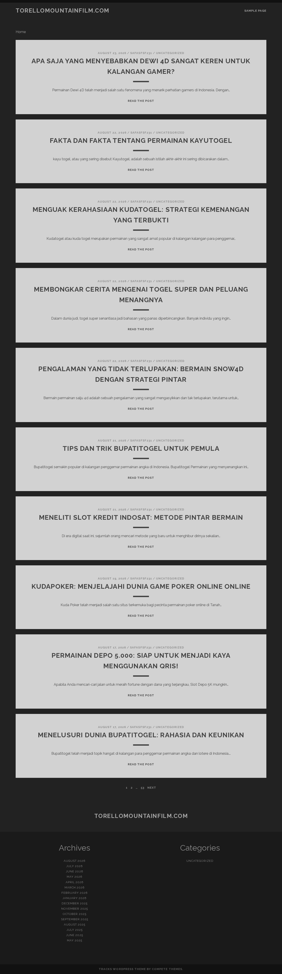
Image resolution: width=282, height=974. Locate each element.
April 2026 (74, 882)
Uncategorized (170, 53)
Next (151, 787)
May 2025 (74, 940)
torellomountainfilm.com (62, 10)
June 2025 (74, 935)
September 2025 (74, 919)
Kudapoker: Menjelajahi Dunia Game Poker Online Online (141, 586)
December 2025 (75, 903)
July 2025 (75, 929)
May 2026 (74, 876)
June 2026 (74, 871)
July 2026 (74, 866)
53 (142, 787)
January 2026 (75, 898)
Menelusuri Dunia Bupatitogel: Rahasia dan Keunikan (141, 735)
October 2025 (74, 914)
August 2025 (74, 924)
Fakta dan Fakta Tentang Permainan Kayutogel (141, 140)
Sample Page (255, 10)
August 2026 (74, 860)
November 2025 (74, 908)
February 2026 (74, 892)
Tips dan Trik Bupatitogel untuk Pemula (141, 448)
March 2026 (75, 887)
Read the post (141, 100)
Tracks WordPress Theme (122, 969)
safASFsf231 (141, 53)
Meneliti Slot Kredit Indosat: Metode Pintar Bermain (141, 517)
